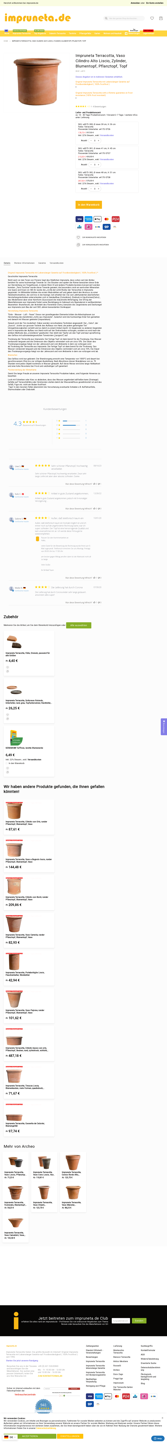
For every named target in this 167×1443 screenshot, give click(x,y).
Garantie (42, 263)
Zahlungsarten (92, 1346)
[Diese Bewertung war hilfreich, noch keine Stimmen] (94, 484)
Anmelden (135, 3)
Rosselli (117, 1365)
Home (6, 41)
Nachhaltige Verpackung (91, 1380)
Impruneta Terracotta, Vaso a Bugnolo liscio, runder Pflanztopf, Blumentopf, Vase (29, 860)
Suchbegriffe (147, 1346)
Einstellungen (70, 1436)
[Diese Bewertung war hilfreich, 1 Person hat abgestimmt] (94, 577)
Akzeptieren (30, 1436)
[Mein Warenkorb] (160, 18)
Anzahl (84, 140)
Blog (143, 1383)
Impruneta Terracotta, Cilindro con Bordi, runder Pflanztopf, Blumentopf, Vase (27, 898)
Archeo (116, 1370)
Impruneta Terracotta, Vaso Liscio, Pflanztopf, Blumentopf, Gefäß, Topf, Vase (15, 1173)
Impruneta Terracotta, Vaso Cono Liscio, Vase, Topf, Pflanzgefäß (44, 1173)
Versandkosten (107, 135)
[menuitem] (7, 33)
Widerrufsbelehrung (150, 1359)
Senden (139, 1320)
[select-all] (78, 625)
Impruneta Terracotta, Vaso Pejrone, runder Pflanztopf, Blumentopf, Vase (25, 1011)
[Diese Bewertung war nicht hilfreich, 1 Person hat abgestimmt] (99, 484)
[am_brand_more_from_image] (15, 1162)
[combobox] (124, 18)
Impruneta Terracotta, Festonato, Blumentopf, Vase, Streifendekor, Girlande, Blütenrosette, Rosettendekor (15, 1203)
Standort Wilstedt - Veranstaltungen (94, 1351)
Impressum (118, 1383)
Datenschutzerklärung (46, 1428)
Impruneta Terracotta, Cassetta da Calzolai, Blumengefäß (25, 1124)
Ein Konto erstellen (154, 3)
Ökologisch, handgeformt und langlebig (148, 1376)
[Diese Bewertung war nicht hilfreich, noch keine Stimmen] (99, 508)
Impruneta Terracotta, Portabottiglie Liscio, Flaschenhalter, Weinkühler (25, 973)
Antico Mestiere (120, 1361)
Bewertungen (92, 1357)
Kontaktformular (148, 1350)
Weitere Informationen (24, 263)
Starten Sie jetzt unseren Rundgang (22, 1360)
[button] (8, 667)
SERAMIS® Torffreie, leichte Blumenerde (24, 748)
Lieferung (117, 1346)
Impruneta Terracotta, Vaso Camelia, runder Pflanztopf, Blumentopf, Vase (25, 936)
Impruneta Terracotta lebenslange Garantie (95, 1366)
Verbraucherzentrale (25, 1394)
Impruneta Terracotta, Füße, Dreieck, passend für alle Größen (28, 654)
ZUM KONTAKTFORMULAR (50, 1376)
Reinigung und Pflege (96, 1386)
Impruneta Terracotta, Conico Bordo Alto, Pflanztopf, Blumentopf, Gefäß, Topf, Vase (73, 1173)
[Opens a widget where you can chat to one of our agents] (158, 1439)
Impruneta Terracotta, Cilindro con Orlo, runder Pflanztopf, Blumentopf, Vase (26, 822)
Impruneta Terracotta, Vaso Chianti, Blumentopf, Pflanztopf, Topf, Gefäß (44, 1203)
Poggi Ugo (118, 1378)
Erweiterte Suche (148, 1363)
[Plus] (99, 140)
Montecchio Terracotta (118, 1351)
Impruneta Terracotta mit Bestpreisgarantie (96, 1373)
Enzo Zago (118, 1374)
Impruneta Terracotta (95, 1361)
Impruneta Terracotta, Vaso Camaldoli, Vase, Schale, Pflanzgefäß (14, 1234)
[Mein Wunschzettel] (152, 18)
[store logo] (37, 18)
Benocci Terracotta (121, 1357)
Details (7, 263)
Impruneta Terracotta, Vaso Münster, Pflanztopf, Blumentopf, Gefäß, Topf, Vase (73, 1203)
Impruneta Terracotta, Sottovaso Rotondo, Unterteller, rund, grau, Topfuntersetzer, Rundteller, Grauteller (28, 701)
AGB (143, 1354)
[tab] (7, 263)
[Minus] (90, 140)
